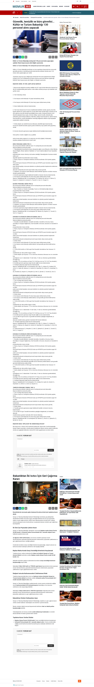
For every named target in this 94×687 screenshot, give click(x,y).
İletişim (47, 681)
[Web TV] (77, 1)
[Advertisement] (47, 668)
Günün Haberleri (24, 1)
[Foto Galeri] (80, 1)
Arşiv (29, 1)
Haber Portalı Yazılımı (19, 685)
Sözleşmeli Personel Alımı (36, 17)
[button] (50, 57)
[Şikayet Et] (52, 467)
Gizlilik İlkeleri (53, 681)
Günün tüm (76, 12)
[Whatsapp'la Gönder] (22, 57)
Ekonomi (66, 6)
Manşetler (18, 1)
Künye (43, 681)
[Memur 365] (22, 6)
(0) (33, 466)
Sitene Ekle (34, 1)
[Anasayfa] (13, 1)
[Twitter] (17, 57)
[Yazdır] (26, 57)
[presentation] (17, 12)
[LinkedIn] (20, 57)
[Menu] (74, 6)
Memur (61, 6)
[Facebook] (14, 57)
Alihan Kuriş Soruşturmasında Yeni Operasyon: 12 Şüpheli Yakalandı (44, 12)
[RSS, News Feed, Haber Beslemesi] (79, 681)
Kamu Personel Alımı (39, 6)
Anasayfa (16, 17)
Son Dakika (54, 6)
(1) (30, 466)
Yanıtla (26, 466)
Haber (48, 6)
